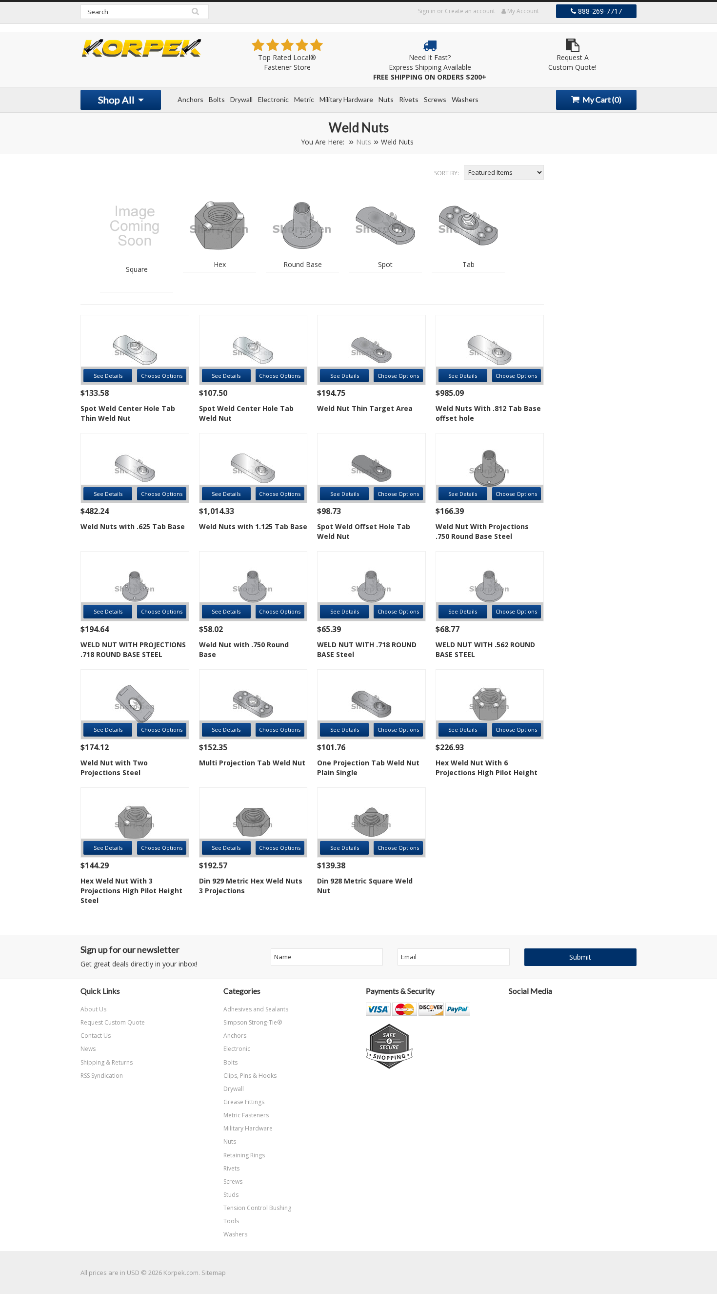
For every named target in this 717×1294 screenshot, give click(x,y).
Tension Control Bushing (257, 1208)
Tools (231, 1221)
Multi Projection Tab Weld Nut (252, 762)
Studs (231, 1195)
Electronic (273, 99)
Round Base (302, 264)
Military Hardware (346, 99)
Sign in (427, 11)
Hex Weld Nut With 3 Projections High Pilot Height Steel (131, 890)
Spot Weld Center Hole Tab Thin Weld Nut (127, 413)
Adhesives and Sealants (255, 1009)
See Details (108, 375)
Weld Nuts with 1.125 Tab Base (253, 526)
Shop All (117, 99)
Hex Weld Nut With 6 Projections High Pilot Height (487, 767)
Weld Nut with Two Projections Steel (114, 767)
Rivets (408, 99)
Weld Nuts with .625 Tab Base (132, 526)
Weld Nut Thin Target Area (365, 408)
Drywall (241, 99)
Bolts (217, 99)
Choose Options (161, 375)
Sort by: (446, 173)
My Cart (601, 99)
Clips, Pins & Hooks (250, 1075)
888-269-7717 (599, 11)
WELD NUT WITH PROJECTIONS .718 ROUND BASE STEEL (133, 649)
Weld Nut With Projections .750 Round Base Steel (482, 531)
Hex (220, 264)
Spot (385, 264)
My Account (522, 11)
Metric (304, 99)
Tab (468, 264)
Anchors (190, 99)
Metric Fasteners (246, 1115)
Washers (465, 99)
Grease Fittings (243, 1102)
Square (137, 269)
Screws (435, 99)
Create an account (470, 11)
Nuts (386, 99)
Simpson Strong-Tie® (252, 1022)
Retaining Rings (244, 1155)
